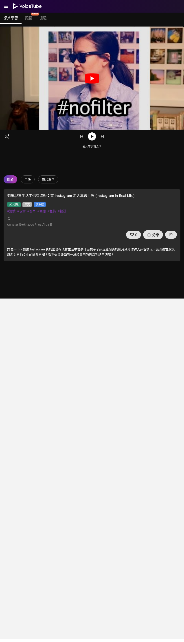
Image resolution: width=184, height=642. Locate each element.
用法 (27, 179)
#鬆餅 (62, 211)
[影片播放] (92, 78)
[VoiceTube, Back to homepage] (27, 6)
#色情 (52, 211)
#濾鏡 (11, 211)
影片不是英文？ (92, 146)
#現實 (21, 211)
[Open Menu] (6, 6)
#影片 (31, 211)
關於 (10, 179)
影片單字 (48, 179)
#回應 (41, 211)
